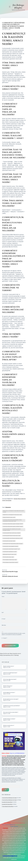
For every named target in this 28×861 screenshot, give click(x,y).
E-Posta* (3, 618)
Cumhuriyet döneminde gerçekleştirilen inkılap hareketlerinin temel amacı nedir (12, 520)
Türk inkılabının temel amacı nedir (9, 559)
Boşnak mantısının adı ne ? (8, 666)
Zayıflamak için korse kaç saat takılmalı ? (11, 705)
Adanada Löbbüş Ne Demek (10, 576)
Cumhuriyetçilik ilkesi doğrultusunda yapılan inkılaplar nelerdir (12, 529)
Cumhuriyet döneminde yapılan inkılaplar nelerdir (13, 523)
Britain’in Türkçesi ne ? (7, 685)
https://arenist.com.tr (15, 653)
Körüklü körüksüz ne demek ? (9, 718)
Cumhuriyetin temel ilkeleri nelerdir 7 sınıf (11, 549)
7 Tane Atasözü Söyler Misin (7, 806)
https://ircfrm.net (4, 653)
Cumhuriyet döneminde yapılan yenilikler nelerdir (13, 526)
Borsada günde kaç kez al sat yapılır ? (11, 699)
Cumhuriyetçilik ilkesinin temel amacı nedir (11, 535)
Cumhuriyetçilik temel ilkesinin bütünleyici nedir (12, 538)
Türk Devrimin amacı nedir (8, 557)
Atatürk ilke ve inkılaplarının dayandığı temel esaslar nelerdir (13, 511)
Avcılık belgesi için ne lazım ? (9, 692)
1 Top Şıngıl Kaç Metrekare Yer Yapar (9, 797)
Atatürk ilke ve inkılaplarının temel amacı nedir (12, 514)
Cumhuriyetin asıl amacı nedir (9, 540)
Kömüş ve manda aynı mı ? (8, 725)
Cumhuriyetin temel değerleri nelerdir (10, 546)
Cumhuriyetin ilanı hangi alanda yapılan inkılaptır (12, 543)
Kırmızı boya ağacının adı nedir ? (10, 679)
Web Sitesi (4, 625)
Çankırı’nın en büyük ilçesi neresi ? (10, 672)
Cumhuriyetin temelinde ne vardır (9, 551)
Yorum (3, 596)
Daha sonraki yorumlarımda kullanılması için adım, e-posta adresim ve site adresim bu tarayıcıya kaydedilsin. (13, 634)
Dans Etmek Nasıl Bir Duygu (10, 571)
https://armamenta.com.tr (7, 655)
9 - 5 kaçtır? (4, 638)
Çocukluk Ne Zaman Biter (7, 802)
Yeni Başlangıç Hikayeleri (18, 6)
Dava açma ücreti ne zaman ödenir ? (10, 712)
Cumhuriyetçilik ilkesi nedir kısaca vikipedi (11, 532)
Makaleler (8, 507)
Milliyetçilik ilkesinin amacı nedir (9, 554)
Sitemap (16, 655)
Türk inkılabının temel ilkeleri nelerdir (10, 562)
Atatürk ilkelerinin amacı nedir (9, 517)
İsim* (3, 612)
